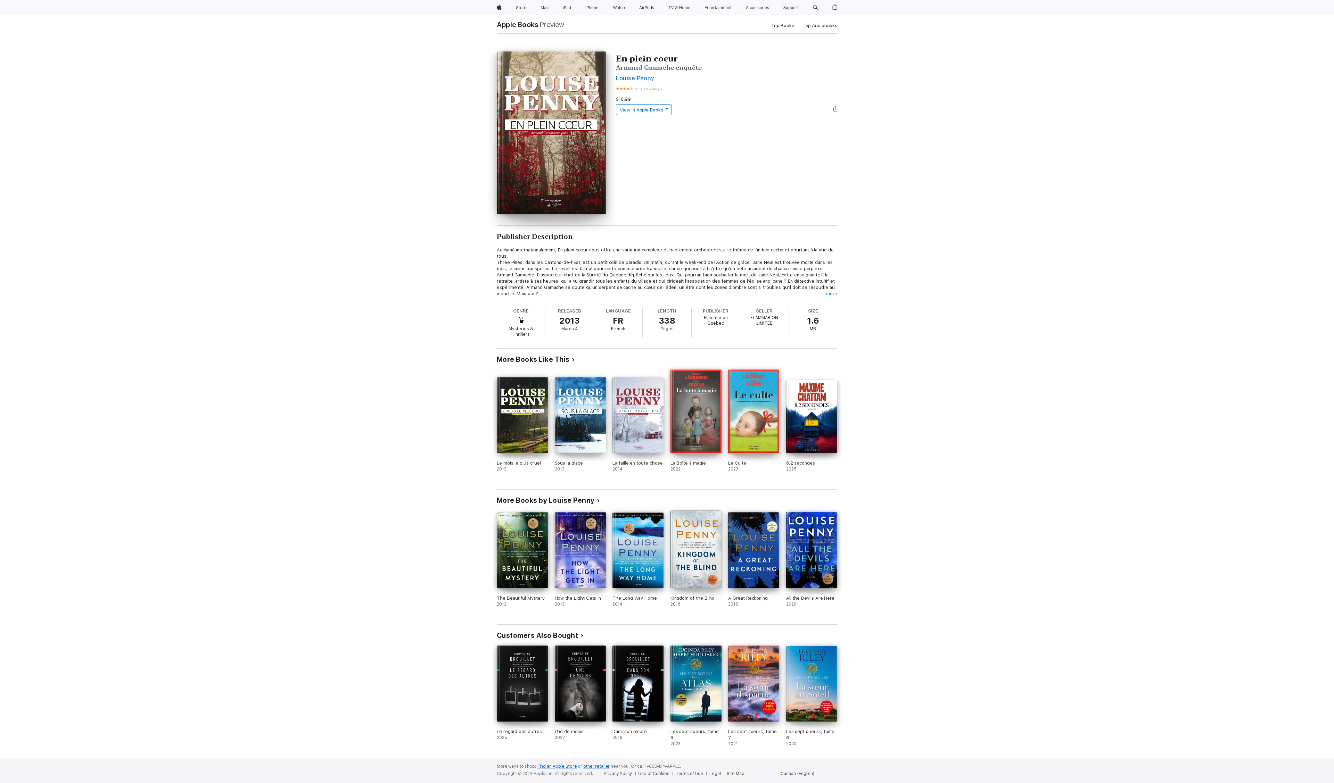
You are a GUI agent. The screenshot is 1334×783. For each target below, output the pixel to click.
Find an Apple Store (557, 766)
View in (641, 110)
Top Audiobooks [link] (819, 25)
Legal (714, 773)
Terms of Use (689, 773)
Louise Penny (635, 78)
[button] (815, 7)
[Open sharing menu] (835, 109)
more (831, 293)
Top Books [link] (782, 25)
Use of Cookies (653, 773)
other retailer (596, 766)
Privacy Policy (618, 773)
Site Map (735, 773)
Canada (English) (797, 773)
